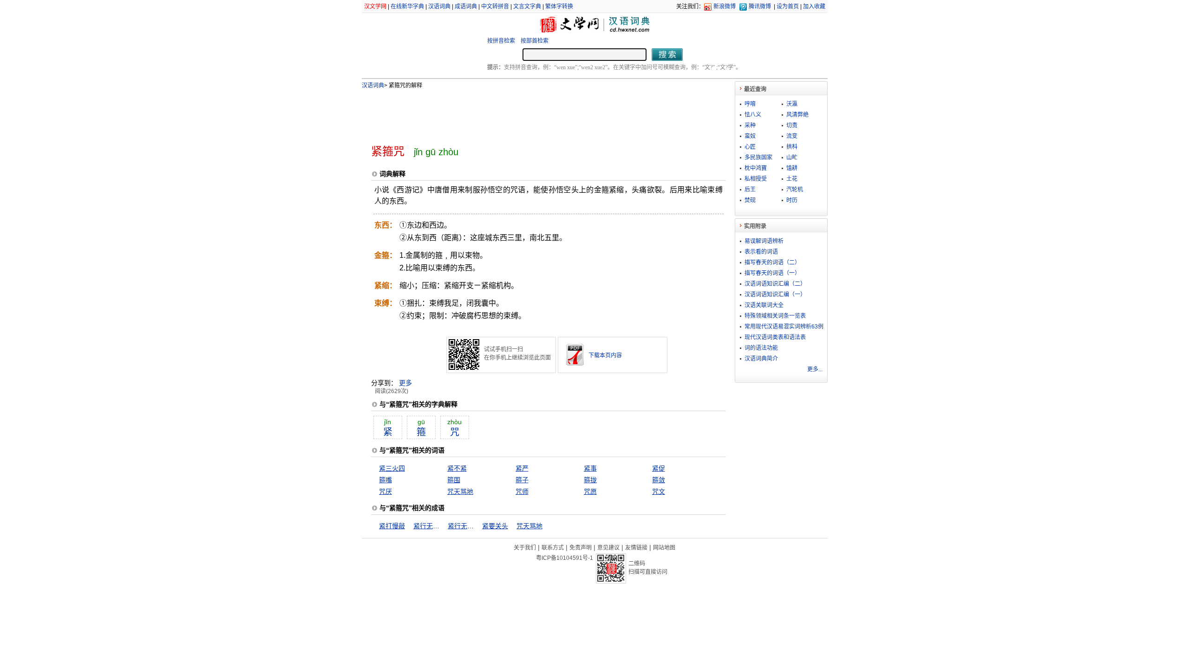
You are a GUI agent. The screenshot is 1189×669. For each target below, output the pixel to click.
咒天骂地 (460, 491)
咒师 (522, 491)
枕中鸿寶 (756, 168)
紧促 (658, 468)
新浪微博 (724, 6)
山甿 (791, 157)
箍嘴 (385, 480)
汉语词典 (439, 6)
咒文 (658, 491)
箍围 (453, 480)
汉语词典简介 (761, 358)
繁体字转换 (559, 6)
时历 (791, 200)
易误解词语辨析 (764, 241)
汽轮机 (794, 189)
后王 (750, 189)
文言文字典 (527, 6)
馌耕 (791, 168)
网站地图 (664, 547)
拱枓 (791, 147)
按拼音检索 (501, 41)
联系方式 (553, 547)
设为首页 (788, 6)
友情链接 (636, 547)
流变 (791, 136)
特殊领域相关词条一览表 (775, 316)
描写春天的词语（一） (772, 273)
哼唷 (750, 104)
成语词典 (466, 6)
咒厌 (385, 491)
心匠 (750, 147)
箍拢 (590, 480)
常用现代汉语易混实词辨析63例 (784, 326)
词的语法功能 (761, 348)
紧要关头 (495, 526)
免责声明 (580, 547)
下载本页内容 (605, 355)
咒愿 (590, 491)
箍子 (522, 480)
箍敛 (658, 480)
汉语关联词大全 (764, 305)
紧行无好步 (464, 526)
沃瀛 (791, 104)
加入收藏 (814, 6)
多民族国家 (758, 157)
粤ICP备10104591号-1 (564, 558)
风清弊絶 (797, 115)
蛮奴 (750, 136)
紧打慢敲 (392, 526)
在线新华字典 (407, 6)
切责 (791, 125)
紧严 (522, 468)
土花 (791, 179)
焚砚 (750, 200)
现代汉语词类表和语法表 (775, 337)
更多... (815, 369)
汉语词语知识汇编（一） (775, 294)
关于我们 (525, 547)
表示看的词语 (761, 252)
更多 (405, 383)
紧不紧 (457, 468)
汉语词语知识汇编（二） (775, 284)
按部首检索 (535, 41)
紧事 (590, 468)
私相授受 (756, 179)
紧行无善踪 (429, 526)
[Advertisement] (533, 113)
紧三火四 (392, 468)
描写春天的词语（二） (772, 262)
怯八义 (753, 115)
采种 (750, 125)
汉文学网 (375, 6)
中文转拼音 (495, 6)
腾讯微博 (760, 6)
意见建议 (608, 547)
